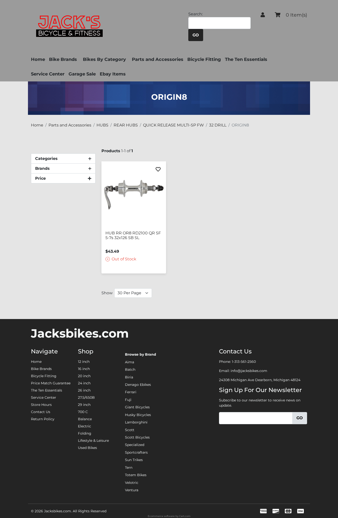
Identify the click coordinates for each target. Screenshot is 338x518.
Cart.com (185, 516)
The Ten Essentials (246, 59)
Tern (128, 467)
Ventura (131, 490)
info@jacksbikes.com (249, 371)
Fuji (128, 399)
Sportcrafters (136, 452)
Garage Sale (82, 74)
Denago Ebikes (138, 384)
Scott (129, 430)
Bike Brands (63, 59)
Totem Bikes (135, 475)
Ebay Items (113, 74)
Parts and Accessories (157, 59)
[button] (263, 15)
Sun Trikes (134, 460)
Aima (129, 362)
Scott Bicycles (137, 437)
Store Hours (41, 404)
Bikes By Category (104, 59)
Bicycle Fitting (204, 59)
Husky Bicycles (138, 415)
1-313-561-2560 (244, 361)
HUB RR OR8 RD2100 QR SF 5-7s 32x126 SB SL (133, 235)
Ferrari (130, 392)
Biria (129, 377)
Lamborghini (136, 422)
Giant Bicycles (137, 407)
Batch (130, 369)
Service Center (48, 74)
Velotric (131, 482)
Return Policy (42, 419)
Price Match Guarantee (51, 383)
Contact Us (40, 412)
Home (38, 59)
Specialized (134, 445)
